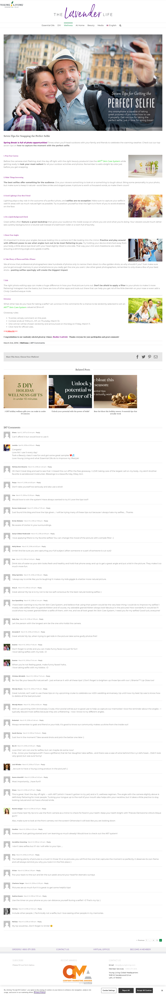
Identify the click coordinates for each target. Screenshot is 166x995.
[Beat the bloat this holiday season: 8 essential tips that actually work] (115, 391)
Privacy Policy (39, 992)
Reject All (126, 990)
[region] (83, 990)
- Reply (37, 432)
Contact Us (62, 949)
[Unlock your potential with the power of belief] (70, 391)
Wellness (24, 343)
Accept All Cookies (144, 990)
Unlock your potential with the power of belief (70, 411)
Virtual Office (101, 949)
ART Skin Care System (109, 161)
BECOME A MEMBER (140, 949)
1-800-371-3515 (131, 969)
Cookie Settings (109, 990)
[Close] (162, 990)
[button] (120, 25)
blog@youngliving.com (125, 965)
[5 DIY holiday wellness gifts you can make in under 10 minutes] (25, 391)
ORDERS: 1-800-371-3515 (23, 949)
